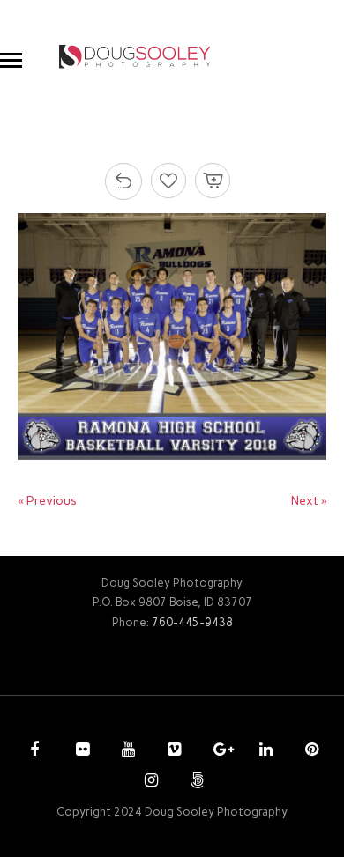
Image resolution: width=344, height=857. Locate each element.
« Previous (47, 500)
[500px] (195, 782)
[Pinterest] (309, 751)
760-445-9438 (192, 622)
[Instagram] (149, 782)
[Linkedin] (263, 751)
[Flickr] (80, 751)
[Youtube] (126, 751)
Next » (309, 500)
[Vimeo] (172, 751)
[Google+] (217, 751)
